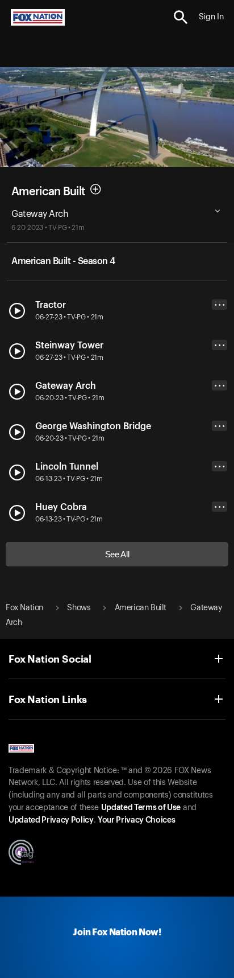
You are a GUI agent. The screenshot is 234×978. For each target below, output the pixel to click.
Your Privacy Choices (136, 820)
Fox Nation (24, 608)
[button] (181, 17)
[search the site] (181, 17)
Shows (78, 608)
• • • (220, 305)
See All (117, 554)
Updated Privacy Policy (51, 820)
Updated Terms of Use (141, 808)
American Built (48, 191)
